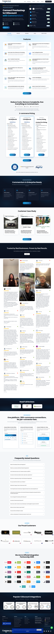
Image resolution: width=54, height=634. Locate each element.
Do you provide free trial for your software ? (17, 481)
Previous (2, 224)
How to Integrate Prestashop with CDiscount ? (18, 496)
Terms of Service (27, 619)
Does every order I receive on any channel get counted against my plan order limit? (24, 503)
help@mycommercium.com (38, 618)
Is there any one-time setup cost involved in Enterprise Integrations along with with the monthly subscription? (25, 493)
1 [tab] (24, 236)
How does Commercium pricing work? (16, 500)
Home (25, 1)
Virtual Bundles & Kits (17, 626)
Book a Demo (49, 1)
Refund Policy (26, 620)
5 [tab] (29, 236)
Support (42, 1)
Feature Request (48, 626)
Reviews (26, 33)
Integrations (29, 1)
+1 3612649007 (48, 619)
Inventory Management (17, 619)
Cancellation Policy (27, 622)
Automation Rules (16, 623)
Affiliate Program (4, 620)
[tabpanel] (11, 224)
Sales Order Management (17, 620)
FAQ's (35, 33)
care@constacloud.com (38, 623)
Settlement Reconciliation (17, 624)
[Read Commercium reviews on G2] (27, 406)
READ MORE (39, 629)
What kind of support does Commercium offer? (18, 485)
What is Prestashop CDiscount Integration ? (18, 464)
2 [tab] (25, 236)
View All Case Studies (27, 239)
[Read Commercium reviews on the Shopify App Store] (37, 406)
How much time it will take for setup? (16, 510)
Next (51, 224)
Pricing (38, 1)
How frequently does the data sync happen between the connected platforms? (24, 488)
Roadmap (47, 622)
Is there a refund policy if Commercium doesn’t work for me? (20, 514)
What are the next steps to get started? (17, 507)
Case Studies (43, 33)
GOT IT (27, 631)
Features (34, 1)
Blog (3, 619)
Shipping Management (17, 622)
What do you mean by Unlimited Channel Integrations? (19, 467)
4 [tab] (28, 236)
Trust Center (26, 623)
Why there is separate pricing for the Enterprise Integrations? (21, 478)
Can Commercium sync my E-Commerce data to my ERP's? (20, 471)
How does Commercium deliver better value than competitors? (21, 474)
